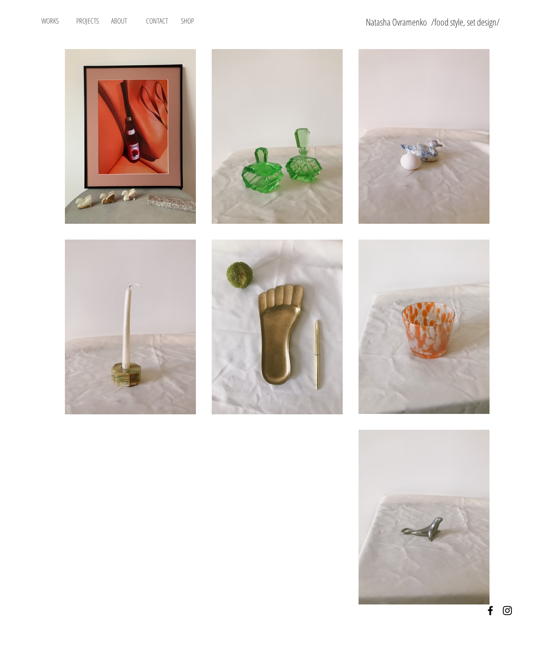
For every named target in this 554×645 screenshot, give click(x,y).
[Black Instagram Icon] (507, 610)
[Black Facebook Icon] (490, 610)
